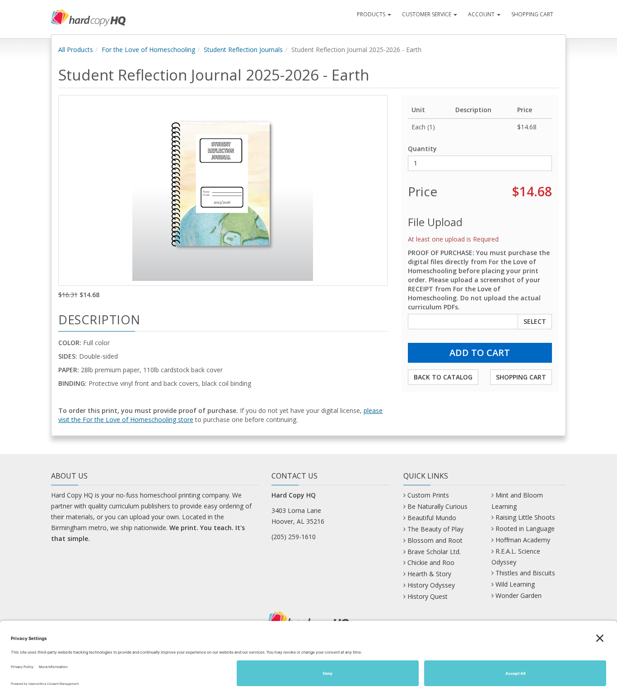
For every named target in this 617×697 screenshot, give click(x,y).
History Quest (427, 596)
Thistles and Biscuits (525, 573)
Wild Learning (515, 584)
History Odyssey (431, 585)
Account (482, 14)
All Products (75, 49)
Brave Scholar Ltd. (434, 551)
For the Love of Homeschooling (148, 49)
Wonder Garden (518, 595)
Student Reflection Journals (243, 49)
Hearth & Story (429, 573)
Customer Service (427, 14)
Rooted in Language (525, 528)
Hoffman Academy (522, 540)
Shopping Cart (532, 14)
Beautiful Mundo (431, 517)
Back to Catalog (443, 377)
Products (372, 14)
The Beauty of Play (435, 529)
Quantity (422, 148)
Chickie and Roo (430, 562)
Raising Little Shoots (525, 517)
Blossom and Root (435, 540)
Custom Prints (428, 495)
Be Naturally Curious (437, 506)
